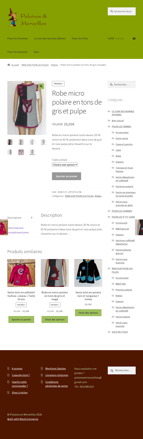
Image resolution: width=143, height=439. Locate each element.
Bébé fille (121, 283)
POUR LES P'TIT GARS (123, 216)
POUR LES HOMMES (122, 211)
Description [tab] (14, 217)
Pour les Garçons (17, 51)
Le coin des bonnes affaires (50, 38)
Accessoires (122, 132)
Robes (54, 64)
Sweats (120, 161)
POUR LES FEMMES (121, 126)
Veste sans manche (121, 261)
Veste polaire (123, 316)
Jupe (118, 150)
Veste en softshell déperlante (125, 242)
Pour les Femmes (17, 38)
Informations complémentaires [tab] (18, 230)
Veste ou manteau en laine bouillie (126, 194)
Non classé (118, 120)
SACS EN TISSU (120, 331)
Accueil (15, 64)
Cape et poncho (124, 144)
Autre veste (122, 138)
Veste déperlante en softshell (125, 179)
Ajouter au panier (66, 176)
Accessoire (121, 222)
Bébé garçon (122, 228)
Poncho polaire (124, 289)
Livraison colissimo (56, 375)
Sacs (36, 51)
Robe (118, 155)
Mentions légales (55, 368)
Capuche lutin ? (21, 375)
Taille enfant (59, 159)
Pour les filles (80, 38)
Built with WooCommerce (22, 419)
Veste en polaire (124, 186)
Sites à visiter (20, 392)
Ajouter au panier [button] (21, 319)
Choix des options (55, 319)
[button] (41, 86)
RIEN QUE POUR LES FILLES (35, 64)
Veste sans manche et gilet (124, 203)
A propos (17, 368)
